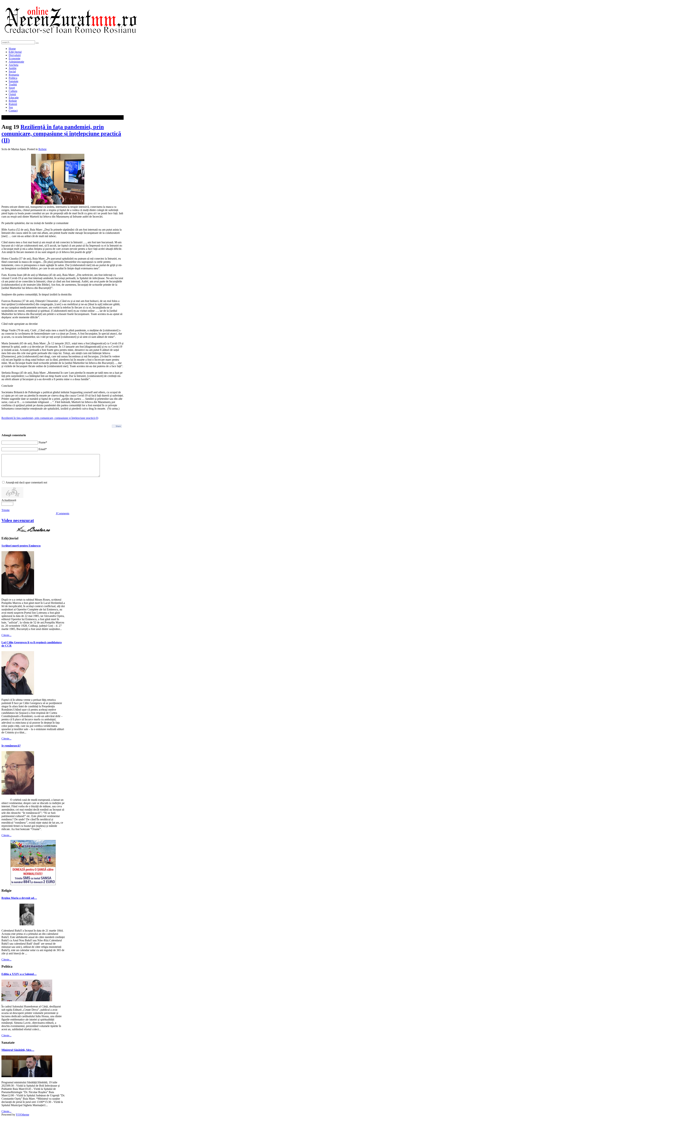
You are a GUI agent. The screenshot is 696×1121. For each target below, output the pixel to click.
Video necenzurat (17, 520)
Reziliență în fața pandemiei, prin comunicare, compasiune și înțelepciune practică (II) (61, 133)
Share (118, 426)
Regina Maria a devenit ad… (19, 897)
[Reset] (37, 43)
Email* (43, 449)
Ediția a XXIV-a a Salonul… (19, 974)
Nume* (43, 442)
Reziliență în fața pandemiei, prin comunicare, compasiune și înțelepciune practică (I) (49, 417)
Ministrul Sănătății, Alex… (17, 1049)
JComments (62, 513)
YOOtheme (22, 1114)
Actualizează (8, 500)
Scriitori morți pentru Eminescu (21, 545)
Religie (42, 149)
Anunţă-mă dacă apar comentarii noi (26, 482)
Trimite (5, 510)
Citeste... (6, 635)
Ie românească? (11, 745)
